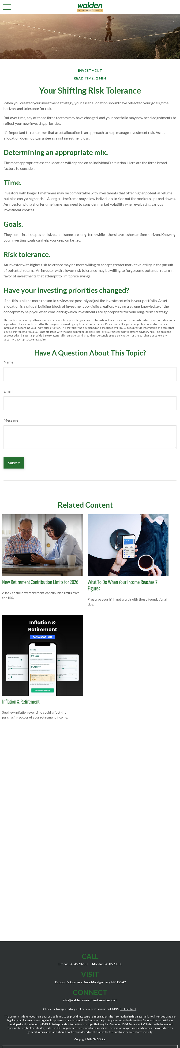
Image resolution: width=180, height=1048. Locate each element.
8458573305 (113, 964)
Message (11, 420)
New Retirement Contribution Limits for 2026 (40, 581)
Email (8, 391)
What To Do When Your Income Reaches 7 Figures (123, 585)
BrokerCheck (128, 1008)
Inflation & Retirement (20, 701)
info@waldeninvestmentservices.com (90, 1000)
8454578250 (78, 964)
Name (8, 362)
